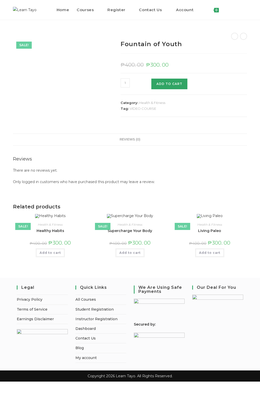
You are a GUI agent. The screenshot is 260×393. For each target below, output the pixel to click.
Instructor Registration (96, 319)
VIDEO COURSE (143, 108)
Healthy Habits (50, 230)
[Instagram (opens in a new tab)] (245, 10)
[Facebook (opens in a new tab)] (238, 10)
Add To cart (169, 84)
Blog (79, 348)
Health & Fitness (152, 103)
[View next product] (243, 36)
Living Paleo (209, 230)
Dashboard (85, 328)
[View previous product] (234, 36)
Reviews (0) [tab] (130, 139)
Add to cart (50, 253)
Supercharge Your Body (130, 230)
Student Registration (94, 309)
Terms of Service (32, 309)
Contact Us (85, 338)
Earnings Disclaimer (35, 319)
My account (86, 357)
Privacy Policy (29, 299)
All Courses (85, 299)
